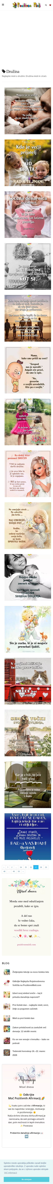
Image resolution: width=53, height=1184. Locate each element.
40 (4, 871)
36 (31, 867)
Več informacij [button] (10, 1173)
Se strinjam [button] (26, 1179)
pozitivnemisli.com (26, 944)
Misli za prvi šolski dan (23, 1018)
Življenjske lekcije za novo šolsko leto (30, 972)
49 (14, 871)
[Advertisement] (26, 40)
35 (26, 867)
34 (21, 867)
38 (41, 867)
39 (46, 867)
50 (19, 871)
